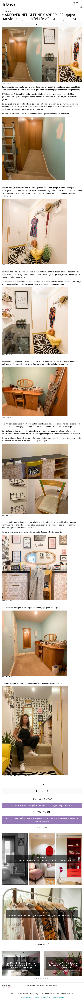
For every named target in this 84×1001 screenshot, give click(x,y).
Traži (80, 7)
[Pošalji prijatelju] (47, 24)
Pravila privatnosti (26, 997)
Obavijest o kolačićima (42, 997)
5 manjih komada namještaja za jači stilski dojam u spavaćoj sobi (42, 805)
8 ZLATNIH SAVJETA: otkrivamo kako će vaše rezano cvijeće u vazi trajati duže (63, 965)
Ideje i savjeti (6, 11)
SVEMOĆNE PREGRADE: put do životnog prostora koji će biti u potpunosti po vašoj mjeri (21, 965)
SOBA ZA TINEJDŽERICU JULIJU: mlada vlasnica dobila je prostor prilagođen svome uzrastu (42, 819)
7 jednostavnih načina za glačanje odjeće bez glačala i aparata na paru (42, 915)
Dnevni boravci (42, 858)
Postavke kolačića (58, 997)
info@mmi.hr (38, 994)
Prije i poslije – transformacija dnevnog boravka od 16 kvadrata (42, 860)
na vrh (80, 985)
